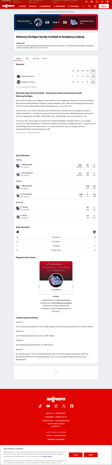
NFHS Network (60, 435)
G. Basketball (59, 6)
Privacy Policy (61, 417)
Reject (91, 455)
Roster (44, 58)
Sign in (104, 6)
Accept (76, 455)
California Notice (62, 420)
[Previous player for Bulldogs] (39, 286)
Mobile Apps (61, 413)
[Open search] (89, 6)
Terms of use (47, 420)
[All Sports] (84, 6)
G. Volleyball (73, 6)
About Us (50, 413)
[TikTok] (86, 1)
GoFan (49, 435)
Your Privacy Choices (56, 423)
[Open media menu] (95, 6)
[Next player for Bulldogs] (73, 286)
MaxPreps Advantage (56, 439)
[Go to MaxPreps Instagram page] (56, 406)
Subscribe (49, 417)
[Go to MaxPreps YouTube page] (48, 406)
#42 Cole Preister (64, 300)
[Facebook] (107, 1)
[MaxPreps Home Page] (37, 11)
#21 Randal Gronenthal (62, 303)
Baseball (32, 6)
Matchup (36, 58)
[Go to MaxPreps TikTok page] (40, 406)
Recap (18, 58)
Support (54, 426)
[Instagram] (96, 1)
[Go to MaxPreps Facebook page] (72, 406)
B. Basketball (45, 6)
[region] (56, 455)
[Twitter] (102, 1)
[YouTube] (91, 1)
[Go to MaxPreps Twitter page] (64, 406)
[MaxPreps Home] (8, 6)
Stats (27, 58)
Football (22, 6)
